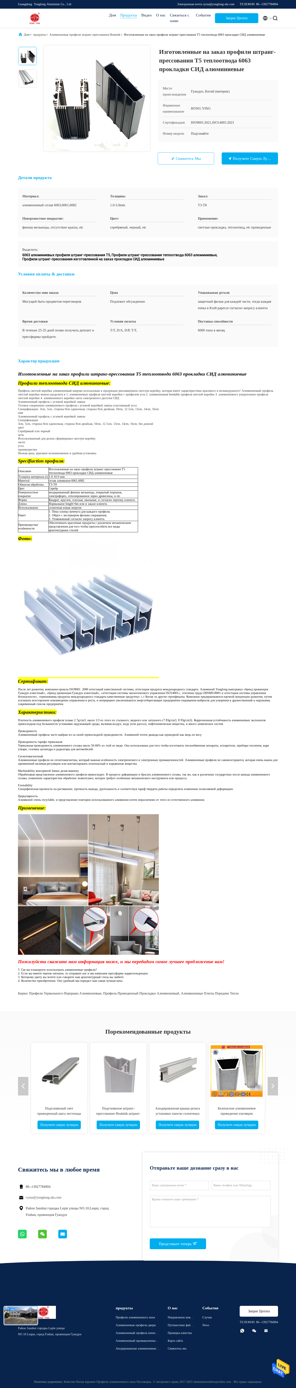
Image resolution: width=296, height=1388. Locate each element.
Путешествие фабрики (181, 1326)
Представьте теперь (176, 1244)
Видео (146, 15)
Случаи (207, 1317)
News (205, 1325)
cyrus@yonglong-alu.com (43, 1197)
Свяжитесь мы (188, 158)
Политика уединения (48, 1381)
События (203, 15)
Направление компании (181, 1318)
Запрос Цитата (236, 18)
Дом (112, 15)
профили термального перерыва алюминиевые (65, 993)
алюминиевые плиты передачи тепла (210, 993)
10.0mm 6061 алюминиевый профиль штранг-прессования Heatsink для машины (271, 1114)
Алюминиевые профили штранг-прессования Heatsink (84, 34)
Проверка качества (180, 1333)
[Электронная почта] (68, 1237)
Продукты (128, 15)
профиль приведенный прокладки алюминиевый (141, 993)
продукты (39, 34)
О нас (161, 15)
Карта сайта (175, 1340)
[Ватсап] (28, 1237)
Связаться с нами (179, 18)
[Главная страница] (35, 18)
